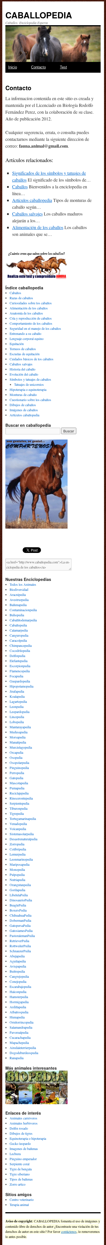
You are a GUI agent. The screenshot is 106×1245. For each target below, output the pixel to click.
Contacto (38, 67)
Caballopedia (18, 625)
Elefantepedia (18, 660)
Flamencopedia (20, 671)
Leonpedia (16, 706)
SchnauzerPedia (20, 951)
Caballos (20, 186)
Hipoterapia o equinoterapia (28, 389)
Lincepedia (17, 716)
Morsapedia (17, 737)
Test (63, 67)
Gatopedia (16, 778)
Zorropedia (17, 844)
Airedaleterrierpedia (23, 1047)
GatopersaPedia (20, 925)
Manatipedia (18, 742)
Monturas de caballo (23, 394)
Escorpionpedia (20, 666)
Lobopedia (17, 722)
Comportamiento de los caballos (31, 323)
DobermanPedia (20, 920)
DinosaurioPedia (21, 900)
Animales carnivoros (23, 1118)
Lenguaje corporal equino (27, 338)
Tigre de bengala (21, 1169)
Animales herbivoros (24, 1123)
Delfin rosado (19, 1128)
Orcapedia (16, 752)
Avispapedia (18, 966)
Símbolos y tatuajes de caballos (30, 379)
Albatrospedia (19, 1012)
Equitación (17, 343)
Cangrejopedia (19, 976)
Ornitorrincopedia (21, 1022)
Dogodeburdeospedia (24, 1052)
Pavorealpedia (19, 1032)
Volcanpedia (18, 828)
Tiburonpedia (18, 808)
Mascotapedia (19, 783)
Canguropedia (19, 635)
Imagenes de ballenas (24, 1148)
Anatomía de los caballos (26, 313)
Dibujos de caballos (23, 404)
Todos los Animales (23, 584)
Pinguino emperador (23, 1158)
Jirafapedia (17, 691)
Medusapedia (18, 732)
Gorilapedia (17, 890)
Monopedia (17, 869)
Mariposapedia (19, 864)
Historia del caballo (22, 369)
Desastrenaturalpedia (23, 839)
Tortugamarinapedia (23, 818)
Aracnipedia (18, 594)
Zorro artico (17, 1184)
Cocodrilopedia (20, 650)
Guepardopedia (20, 681)
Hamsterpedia (19, 996)
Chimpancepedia (21, 645)
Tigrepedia (17, 813)
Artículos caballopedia (32, 200)
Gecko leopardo (20, 1143)
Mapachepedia (19, 1042)
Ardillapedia (18, 1007)
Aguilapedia (18, 961)
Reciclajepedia (19, 793)
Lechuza (15, 1153)
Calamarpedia (19, 630)
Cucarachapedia (20, 1037)
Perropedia (17, 772)
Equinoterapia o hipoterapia (28, 1138)
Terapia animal (19, 1204)
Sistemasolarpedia (22, 834)
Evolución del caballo (24, 374)
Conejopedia (18, 981)
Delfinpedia (17, 655)
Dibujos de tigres (21, 1133)
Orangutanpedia (20, 884)
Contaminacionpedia (23, 610)
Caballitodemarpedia (23, 620)
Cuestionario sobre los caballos (30, 399)
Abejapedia (17, 956)
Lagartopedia (18, 701)
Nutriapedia (17, 879)
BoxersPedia (18, 910)
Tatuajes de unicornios (29, 384)
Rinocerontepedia (21, 798)
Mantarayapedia (20, 727)
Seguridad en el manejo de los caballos (35, 328)
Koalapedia (17, 696)
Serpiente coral (19, 1164)
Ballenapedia (18, 604)
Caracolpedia (18, 640)
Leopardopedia (19, 711)
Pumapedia (17, 788)
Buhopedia (17, 615)
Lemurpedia (17, 854)
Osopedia (16, 757)
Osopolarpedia (19, 762)
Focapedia (16, 676)
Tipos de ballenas (21, 1179)
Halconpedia (18, 991)
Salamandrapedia (21, 1027)
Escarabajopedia (20, 986)
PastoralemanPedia (22, 935)
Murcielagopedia (21, 747)
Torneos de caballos (23, 348)
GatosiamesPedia (21, 930)
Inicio (12, 67)
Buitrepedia (17, 971)
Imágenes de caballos (24, 410)
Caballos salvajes (27, 214)
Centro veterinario (22, 1199)
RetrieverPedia (19, 940)
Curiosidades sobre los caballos (31, 303)
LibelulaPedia (19, 895)
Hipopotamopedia (21, 686)
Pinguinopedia (19, 767)
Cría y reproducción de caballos (31, 318)
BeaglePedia (18, 905)
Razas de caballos (21, 298)
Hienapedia (17, 1017)
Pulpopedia (17, 874)
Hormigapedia (19, 1002)
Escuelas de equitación (25, 354)
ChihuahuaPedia (20, 915)
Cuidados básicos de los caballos (31, 359)
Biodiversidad (19, 589)
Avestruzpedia (19, 599)
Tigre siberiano (20, 1174)
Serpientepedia (19, 803)
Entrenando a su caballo (25, 333)
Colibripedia (18, 849)
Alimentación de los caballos (37, 227)
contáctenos (69, 1231)
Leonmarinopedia (21, 859)
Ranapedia (16, 1058)
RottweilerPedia (20, 946)
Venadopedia (18, 823)
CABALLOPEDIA (38, 15)
